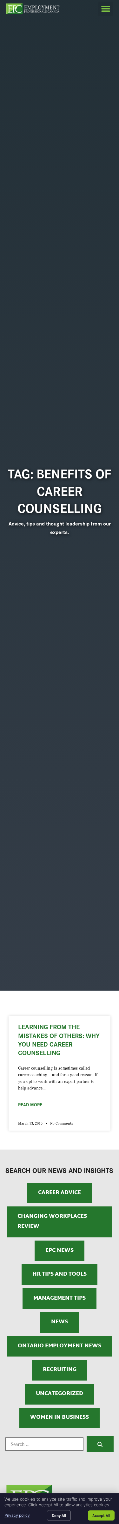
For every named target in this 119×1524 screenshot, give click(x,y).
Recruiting (59, 1370)
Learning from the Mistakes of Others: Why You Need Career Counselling (59, 1039)
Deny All (59, 1515)
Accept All (101, 1515)
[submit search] (100, 1444)
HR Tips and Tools (59, 1274)
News (59, 1322)
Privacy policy (17, 1515)
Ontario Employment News (59, 1346)
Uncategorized (59, 1394)
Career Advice (59, 1193)
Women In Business (59, 1417)
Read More (30, 1104)
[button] (105, 9)
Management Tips (59, 1298)
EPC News (59, 1250)
